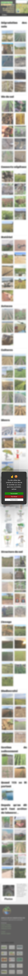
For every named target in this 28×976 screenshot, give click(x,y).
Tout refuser (14, 496)
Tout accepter (14, 493)
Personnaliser (14, 500)
